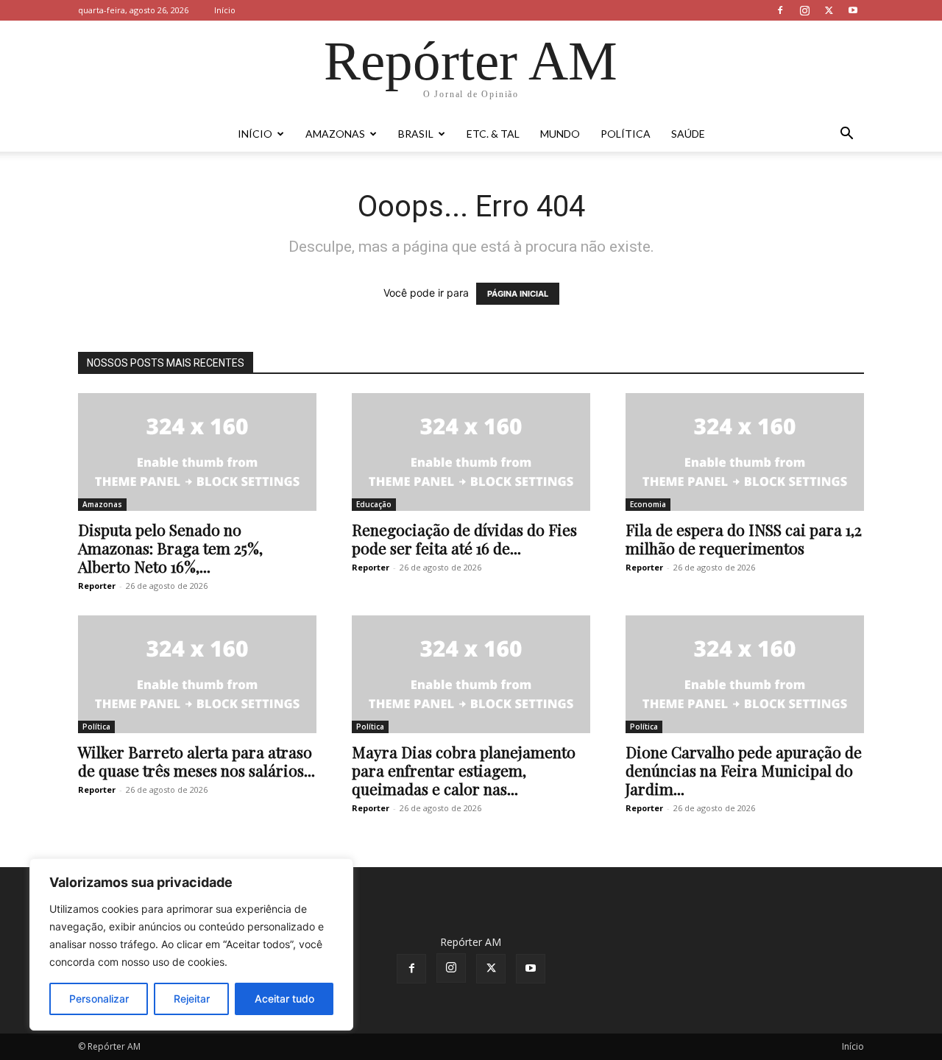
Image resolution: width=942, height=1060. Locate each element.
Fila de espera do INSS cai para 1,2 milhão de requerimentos (744, 538)
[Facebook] (780, 10)
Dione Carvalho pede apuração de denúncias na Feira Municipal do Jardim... (744, 770)
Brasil (415, 133)
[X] (829, 10)
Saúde (688, 133)
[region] (191, 944)
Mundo (560, 133)
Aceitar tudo (284, 998)
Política (626, 133)
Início (225, 9)
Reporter (97, 585)
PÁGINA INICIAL (517, 294)
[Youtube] (853, 10)
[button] (846, 135)
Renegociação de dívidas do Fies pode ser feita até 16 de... (464, 538)
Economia (648, 504)
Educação (374, 504)
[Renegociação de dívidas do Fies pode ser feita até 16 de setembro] (471, 452)
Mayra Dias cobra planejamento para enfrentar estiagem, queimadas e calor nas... (464, 770)
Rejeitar (192, 998)
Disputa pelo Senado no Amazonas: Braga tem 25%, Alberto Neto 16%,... (170, 547)
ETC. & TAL (493, 133)
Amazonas (335, 133)
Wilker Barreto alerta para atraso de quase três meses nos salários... (196, 760)
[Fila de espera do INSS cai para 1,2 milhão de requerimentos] (745, 452)
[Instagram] (804, 10)
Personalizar (99, 998)
